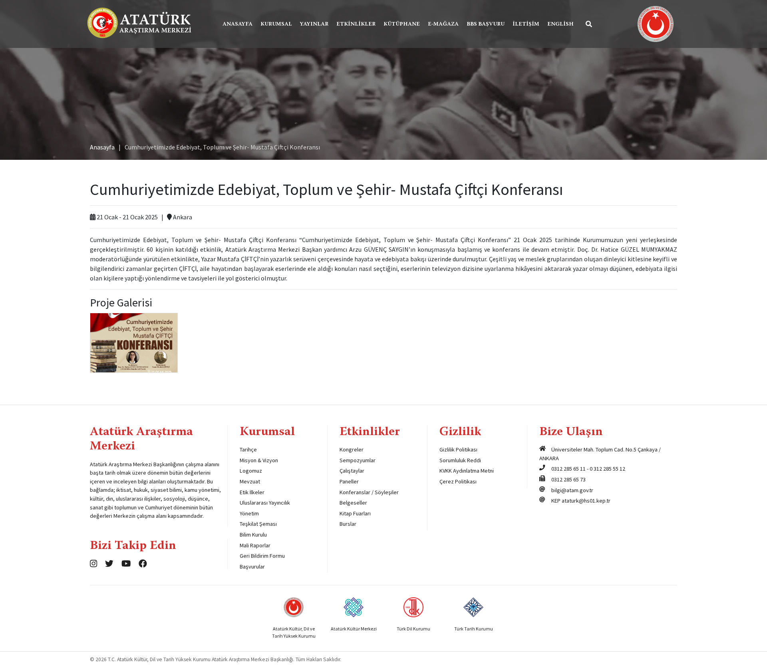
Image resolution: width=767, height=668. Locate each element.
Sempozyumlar (358, 460)
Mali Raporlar (255, 545)
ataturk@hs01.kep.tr (586, 500)
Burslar (348, 523)
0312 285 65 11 (568, 468)
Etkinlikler (356, 24)
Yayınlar (314, 24)
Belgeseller (353, 502)
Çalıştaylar (352, 470)
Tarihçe (248, 449)
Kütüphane (402, 24)
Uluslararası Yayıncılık (265, 502)
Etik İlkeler (252, 492)
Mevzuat (250, 481)
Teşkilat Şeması (258, 523)
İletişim (526, 24)
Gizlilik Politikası (458, 449)
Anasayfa (237, 24)
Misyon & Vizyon (259, 460)
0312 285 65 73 (568, 479)
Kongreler (352, 449)
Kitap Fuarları (355, 513)
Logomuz (251, 470)
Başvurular (252, 566)
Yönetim (249, 513)
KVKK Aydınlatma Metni (466, 470)
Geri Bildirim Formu (262, 555)
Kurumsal (276, 24)
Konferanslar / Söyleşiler (369, 492)
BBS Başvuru (486, 24)
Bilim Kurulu (253, 534)
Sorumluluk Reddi (460, 460)
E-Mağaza (443, 24)
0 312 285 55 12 (607, 468)
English (560, 24)
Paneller (349, 481)
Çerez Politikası (458, 481)
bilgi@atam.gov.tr (572, 490)
